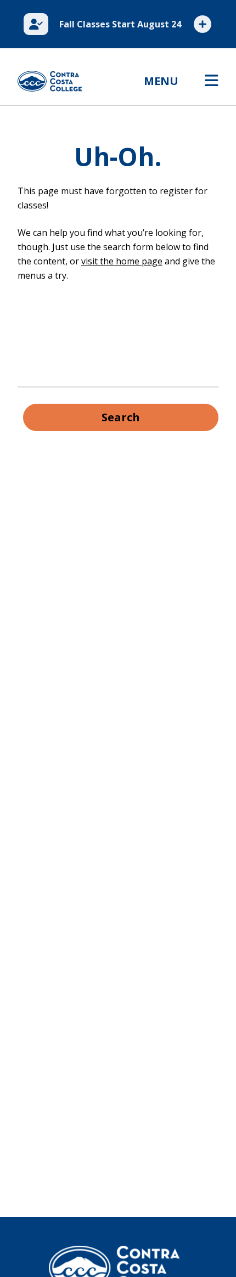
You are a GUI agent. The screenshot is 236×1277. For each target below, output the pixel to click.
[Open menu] (211, 81)
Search (121, 417)
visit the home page (121, 261)
